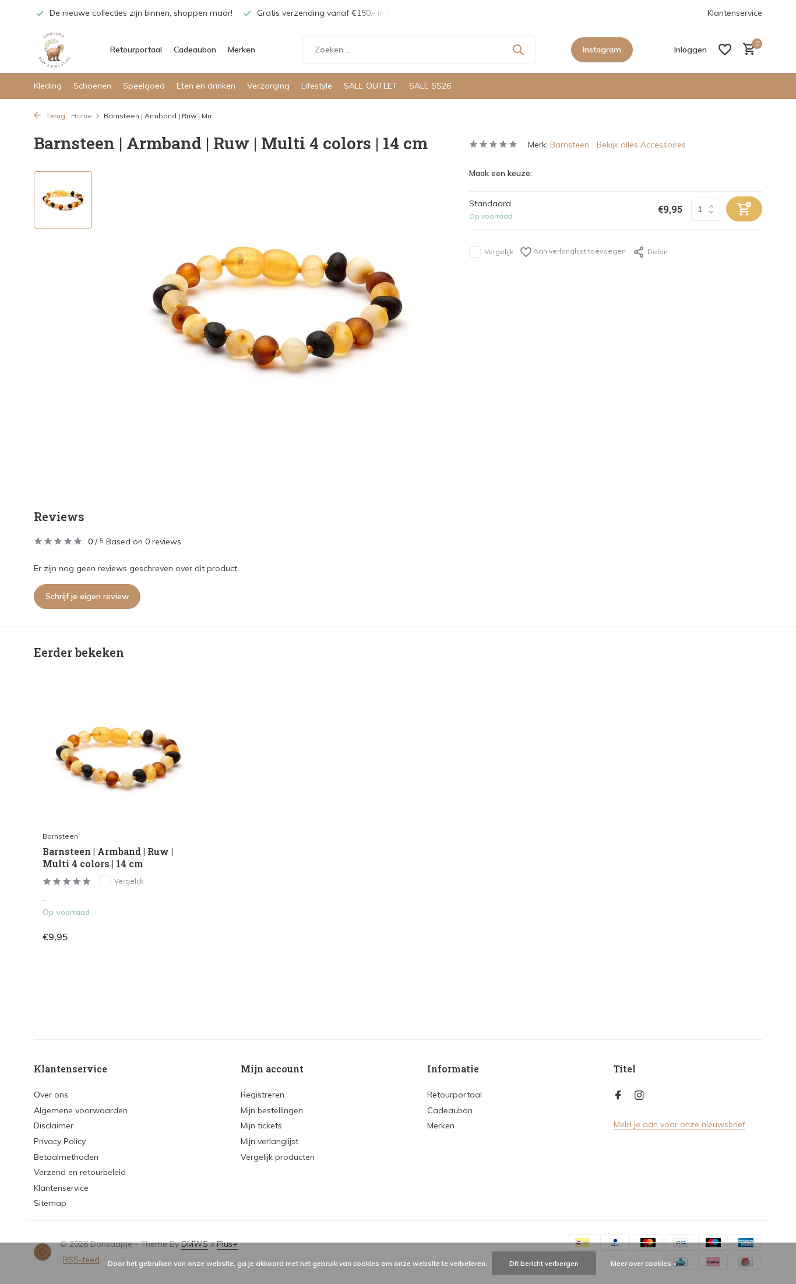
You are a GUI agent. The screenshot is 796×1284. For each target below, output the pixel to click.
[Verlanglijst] (724, 49)
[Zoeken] (518, 49)
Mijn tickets (261, 1125)
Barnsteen (569, 144)
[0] (746, 50)
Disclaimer (53, 1125)
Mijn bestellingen (272, 1110)
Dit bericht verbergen (544, 1263)
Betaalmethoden (66, 1157)
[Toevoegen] (174, 936)
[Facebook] (618, 1095)
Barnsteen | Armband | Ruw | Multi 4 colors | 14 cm (108, 858)
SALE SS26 (430, 85)
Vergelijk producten (278, 1157)
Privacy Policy (60, 1141)
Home (81, 115)
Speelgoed (144, 85)
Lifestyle (316, 85)
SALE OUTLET (370, 85)
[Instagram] (639, 1095)
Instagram (602, 49)
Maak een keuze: (500, 173)
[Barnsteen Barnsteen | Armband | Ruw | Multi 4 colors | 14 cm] (118, 757)
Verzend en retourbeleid (80, 1172)
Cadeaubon (195, 49)
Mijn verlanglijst (269, 1141)
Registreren (262, 1094)
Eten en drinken (206, 85)
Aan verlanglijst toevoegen (578, 251)
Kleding (48, 85)
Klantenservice (734, 13)
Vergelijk (498, 251)
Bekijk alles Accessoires (641, 144)
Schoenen (92, 85)
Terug (54, 115)
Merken (241, 49)
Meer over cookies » (644, 1263)
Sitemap (50, 1203)
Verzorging (268, 85)
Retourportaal (136, 49)
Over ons (51, 1094)
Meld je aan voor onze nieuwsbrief (679, 1124)
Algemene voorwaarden (81, 1110)
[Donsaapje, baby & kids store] (54, 49)
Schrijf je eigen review (87, 596)
